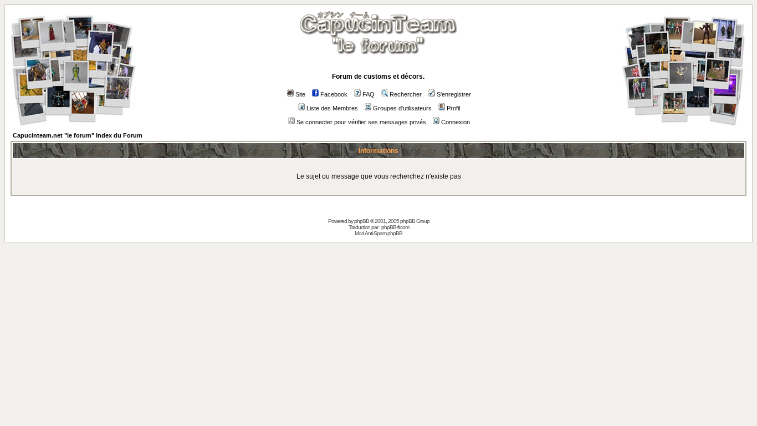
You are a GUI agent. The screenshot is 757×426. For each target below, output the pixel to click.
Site (300, 94)
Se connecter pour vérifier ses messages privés (361, 122)
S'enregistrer (454, 94)
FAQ (368, 94)
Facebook (333, 94)
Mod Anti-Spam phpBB (378, 233)
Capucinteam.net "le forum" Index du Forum (77, 135)
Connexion (455, 122)
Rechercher (406, 94)
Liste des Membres (332, 108)
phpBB (361, 221)
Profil (453, 108)
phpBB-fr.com (395, 227)
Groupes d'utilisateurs (402, 108)
